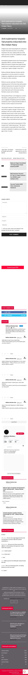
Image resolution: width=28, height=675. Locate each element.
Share (4, 502)
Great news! (7, 553)
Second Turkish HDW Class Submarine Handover (16, 185)
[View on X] (23, 446)
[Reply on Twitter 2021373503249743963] (2, 398)
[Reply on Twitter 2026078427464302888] (2, 375)
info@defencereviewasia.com (17, 598)
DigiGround (16, 672)
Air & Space (4, 176)
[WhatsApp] (13, 140)
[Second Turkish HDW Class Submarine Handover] (5, 185)
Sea (5, 5)
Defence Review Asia (11, 337)
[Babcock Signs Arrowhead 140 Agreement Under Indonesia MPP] (5, 164)
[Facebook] (2, 140)
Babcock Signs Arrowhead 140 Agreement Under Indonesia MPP (18, 164)
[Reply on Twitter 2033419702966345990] (2, 354)
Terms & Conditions (16, 673)
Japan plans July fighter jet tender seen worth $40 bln (7, 151)
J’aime (5, 569)
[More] (16, 140)
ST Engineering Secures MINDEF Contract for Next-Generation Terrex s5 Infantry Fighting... (18, 614)
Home (2, 5)
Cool (4, 556)
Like (24, 312)
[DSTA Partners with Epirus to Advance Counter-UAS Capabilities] (5, 625)
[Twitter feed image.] (5, 348)
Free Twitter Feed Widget (14, 473)
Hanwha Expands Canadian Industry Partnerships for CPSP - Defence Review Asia (13, 514)
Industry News (4, 187)
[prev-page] (2, 194)
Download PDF (12, 267)
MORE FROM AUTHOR (18, 158)
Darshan (4, 28)
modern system (7, 549)
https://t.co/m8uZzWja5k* (10, 451)
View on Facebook (5, 501)
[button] (2, 3)
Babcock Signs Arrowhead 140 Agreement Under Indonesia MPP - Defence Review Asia (14, 489)
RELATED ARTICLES (6, 158)
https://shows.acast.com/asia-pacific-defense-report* (13, 363)
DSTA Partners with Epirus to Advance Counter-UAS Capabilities (17, 625)
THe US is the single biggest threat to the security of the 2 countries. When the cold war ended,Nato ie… (13, 538)
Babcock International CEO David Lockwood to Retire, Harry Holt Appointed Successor (18, 636)
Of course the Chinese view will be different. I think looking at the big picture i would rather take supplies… (12, 544)
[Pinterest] (9, 140)
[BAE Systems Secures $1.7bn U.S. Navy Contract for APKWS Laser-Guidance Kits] (5, 174)
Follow (23, 315)
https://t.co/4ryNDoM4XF (9, 452)
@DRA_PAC (19, 337)
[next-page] (5, 194)
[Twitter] (6, 140)
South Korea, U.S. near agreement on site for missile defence (21, 151)
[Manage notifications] (24, 671)
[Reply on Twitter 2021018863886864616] (2, 419)
